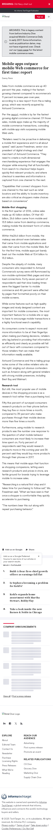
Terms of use (23, 825)
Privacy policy (8, 825)
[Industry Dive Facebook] (10, 724)
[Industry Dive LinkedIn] (4, 724)
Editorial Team (8, 744)
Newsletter (7, 753)
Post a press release (21, 696)
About (5, 740)
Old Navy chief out (17, 4)
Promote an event (32, 751)
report (14, 114)
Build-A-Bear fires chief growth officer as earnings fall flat (29, 573)
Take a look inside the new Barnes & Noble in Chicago (26, 610)
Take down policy (39, 825)
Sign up (40, 17)
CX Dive (28, 764)
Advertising (29, 743)
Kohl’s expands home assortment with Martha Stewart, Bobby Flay (25, 597)
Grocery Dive (30, 768)
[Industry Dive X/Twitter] (15, 724)
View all (6, 696)
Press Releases (9, 765)
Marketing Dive (31, 773)
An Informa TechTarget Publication (26, 11)
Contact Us (7, 749)
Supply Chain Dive (32, 777)
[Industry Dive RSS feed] (21, 724)
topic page (22, 50)
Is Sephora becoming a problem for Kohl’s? (29, 584)
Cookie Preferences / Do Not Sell (18, 828)
